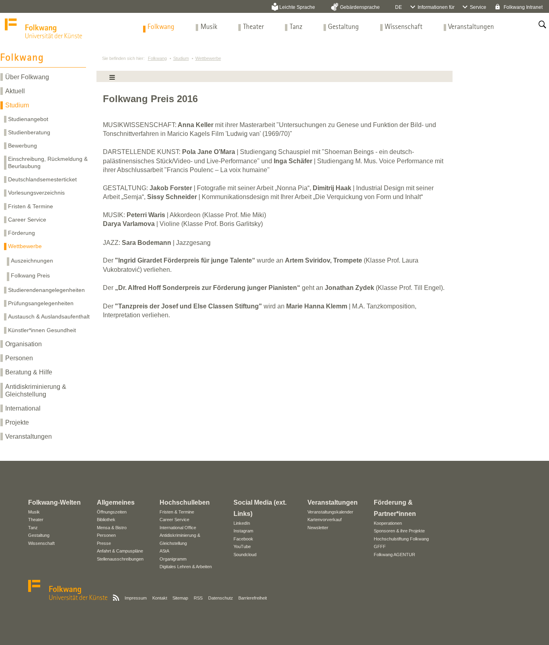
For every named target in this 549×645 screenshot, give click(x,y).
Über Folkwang (27, 77)
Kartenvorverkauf (324, 519)
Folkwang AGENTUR (394, 554)
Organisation (23, 344)
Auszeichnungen (32, 260)
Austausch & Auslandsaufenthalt (49, 316)
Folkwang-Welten (54, 502)
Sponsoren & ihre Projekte (399, 530)
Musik (209, 27)
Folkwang (160, 27)
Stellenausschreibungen (120, 559)
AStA (164, 550)
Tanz (296, 27)
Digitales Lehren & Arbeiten (186, 566)
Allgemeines (116, 502)
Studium (17, 105)
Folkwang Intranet (522, 7)
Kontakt (159, 598)
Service (478, 7)
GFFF (380, 546)
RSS (198, 598)
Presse (104, 543)
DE (398, 7)
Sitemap (180, 598)
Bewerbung (22, 145)
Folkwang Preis (30, 275)
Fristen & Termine (30, 206)
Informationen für (436, 7)
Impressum (136, 598)
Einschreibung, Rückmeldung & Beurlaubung (48, 162)
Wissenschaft (403, 27)
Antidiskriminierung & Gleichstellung (35, 390)
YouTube (242, 546)
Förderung (21, 233)
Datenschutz (220, 598)
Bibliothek (106, 519)
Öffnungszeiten (112, 511)
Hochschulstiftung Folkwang (401, 538)
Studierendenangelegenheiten (46, 290)
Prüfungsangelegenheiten (41, 303)
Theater (253, 27)
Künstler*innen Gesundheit (42, 330)
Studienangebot (28, 119)
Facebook (243, 538)
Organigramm (173, 559)
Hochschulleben (185, 502)
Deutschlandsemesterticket (42, 179)
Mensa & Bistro (112, 527)
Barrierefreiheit (252, 598)
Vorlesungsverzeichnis (36, 192)
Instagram (243, 530)
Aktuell (15, 91)
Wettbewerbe (25, 246)
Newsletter (317, 527)
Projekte (17, 422)
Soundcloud (245, 554)
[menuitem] (160, 27)
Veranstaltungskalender (330, 511)
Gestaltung (343, 27)
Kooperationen (388, 523)
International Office (178, 527)
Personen (19, 358)
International (23, 408)
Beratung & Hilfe (28, 372)
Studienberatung (29, 132)
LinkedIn (242, 523)
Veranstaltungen (471, 27)
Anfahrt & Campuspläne (120, 550)
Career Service (27, 219)
